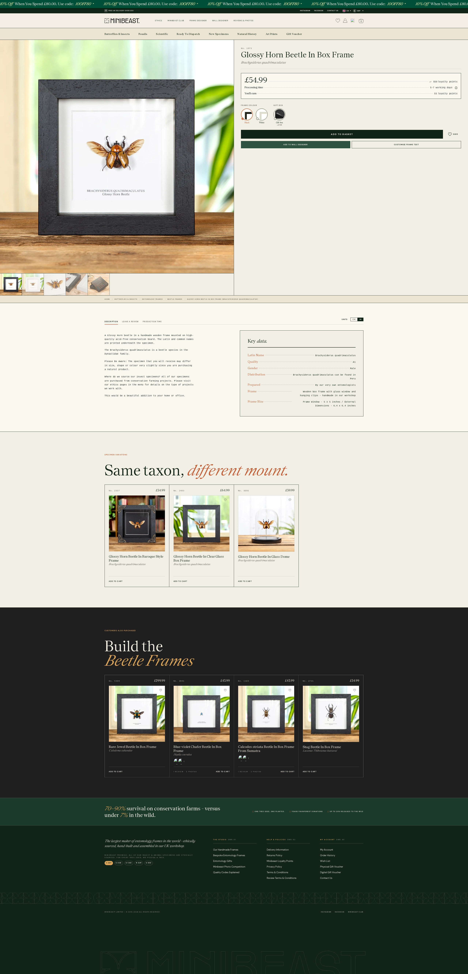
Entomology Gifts (222, 861)
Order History (327, 855)
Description (111, 322)
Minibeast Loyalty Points (280, 861)
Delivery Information (278, 849)
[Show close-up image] (77, 284)
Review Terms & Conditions (282, 878)
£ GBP (109, 863)
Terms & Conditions (277, 872)
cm (354, 319)
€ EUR (139, 863)
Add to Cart (115, 581)
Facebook (318, 11)
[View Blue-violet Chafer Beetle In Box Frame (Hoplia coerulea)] (201, 726)
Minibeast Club (355, 912)
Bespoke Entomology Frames (229, 855)
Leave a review (130, 322)
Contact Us (332, 11)
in (360, 319)
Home (107, 299)
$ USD (149, 863)
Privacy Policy (274, 866)
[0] (338, 21)
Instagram (305, 11)
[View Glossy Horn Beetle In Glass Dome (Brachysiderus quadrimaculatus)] (266, 536)
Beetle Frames (174, 299)
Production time (152, 322)
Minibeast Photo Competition (229, 866)
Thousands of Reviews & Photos (124, 11)
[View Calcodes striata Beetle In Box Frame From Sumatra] (266, 726)
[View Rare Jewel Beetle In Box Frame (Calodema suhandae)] (137, 726)
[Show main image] (11, 284)
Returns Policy (274, 855)
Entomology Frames (152, 299)
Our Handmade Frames (225, 849)
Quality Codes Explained (226, 872)
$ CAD (129, 863)
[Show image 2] (33, 284)
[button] (353, 21)
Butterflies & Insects (126, 299)
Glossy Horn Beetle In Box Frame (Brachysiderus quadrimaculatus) (222, 299)
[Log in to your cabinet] (345, 21)
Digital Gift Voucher (330, 872)
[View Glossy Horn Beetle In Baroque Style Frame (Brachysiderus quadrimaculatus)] (137, 536)
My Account (326, 849)
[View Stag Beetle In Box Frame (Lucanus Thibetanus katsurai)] (331, 726)
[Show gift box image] (99, 284)
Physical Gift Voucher (331, 866)
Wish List (325, 861)
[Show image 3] (55, 284)
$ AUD (119, 863)
